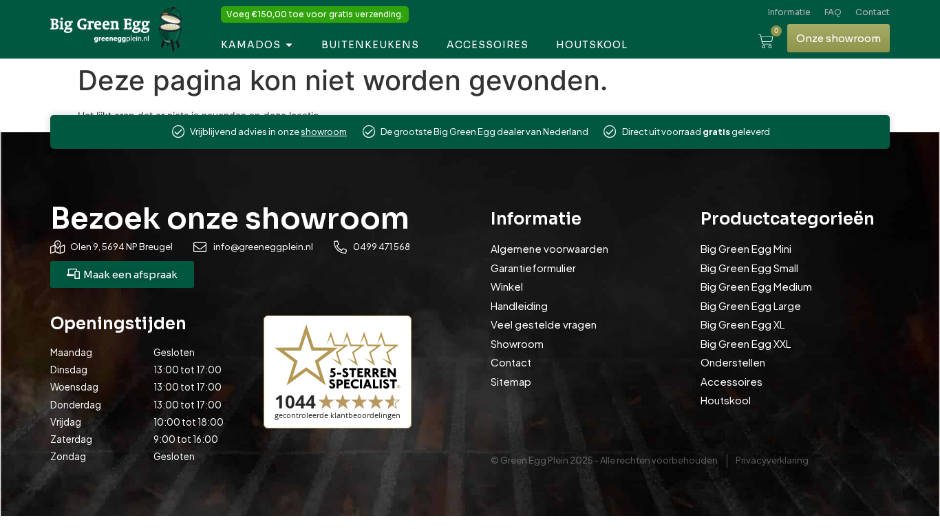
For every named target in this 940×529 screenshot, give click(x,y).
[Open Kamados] (289, 45)
